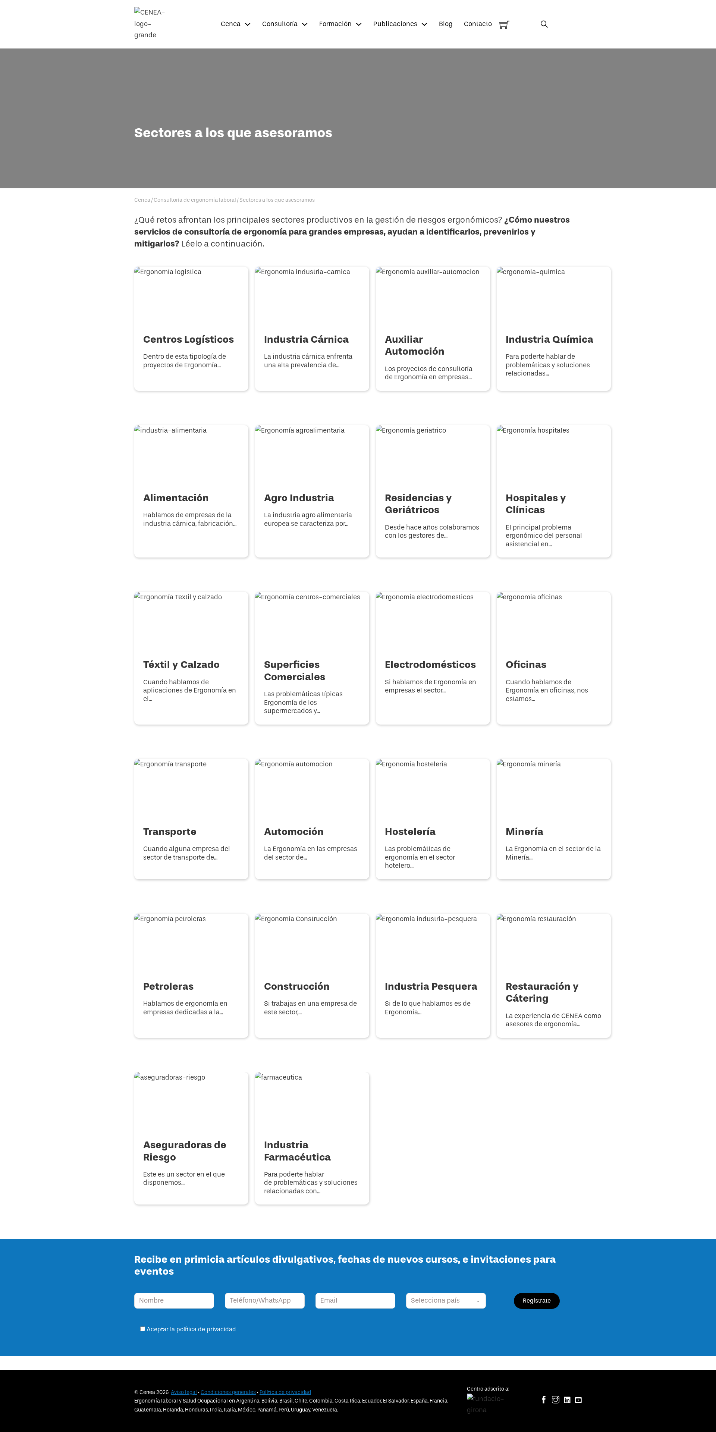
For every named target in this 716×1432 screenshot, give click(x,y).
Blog (446, 24)
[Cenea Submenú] (247, 24)
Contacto (478, 24)
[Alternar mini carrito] (504, 25)
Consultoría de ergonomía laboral (195, 200)
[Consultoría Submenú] (304, 24)
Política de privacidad (285, 1392)
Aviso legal (184, 1392)
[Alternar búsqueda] (544, 24)
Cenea (231, 24)
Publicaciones (395, 24)
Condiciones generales (228, 1392)
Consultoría (280, 24)
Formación (335, 24)
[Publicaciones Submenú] (424, 24)
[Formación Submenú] (358, 24)
